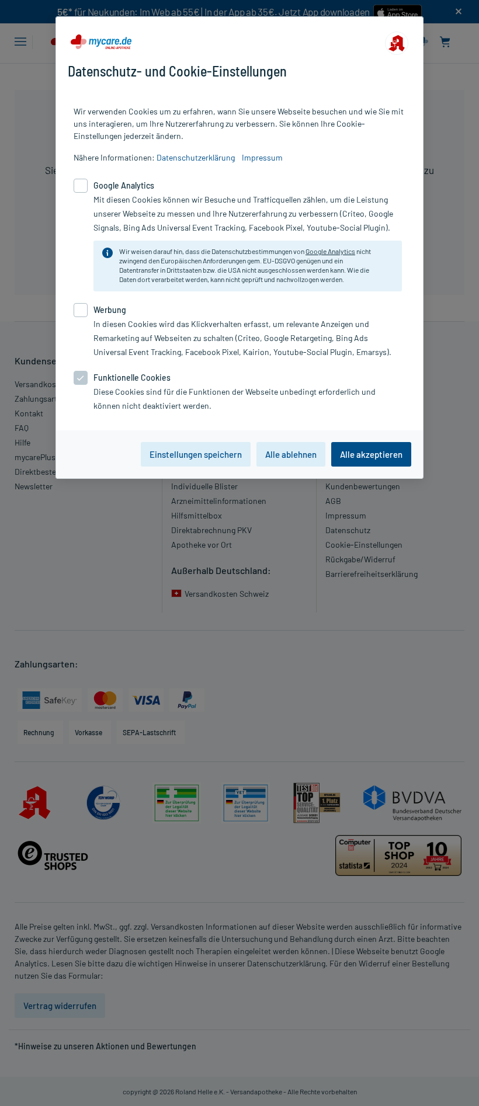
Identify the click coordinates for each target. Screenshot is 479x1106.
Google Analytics (330, 251)
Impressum (262, 157)
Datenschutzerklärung (196, 157)
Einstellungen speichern (196, 454)
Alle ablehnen (291, 454)
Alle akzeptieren (371, 454)
